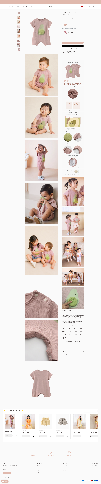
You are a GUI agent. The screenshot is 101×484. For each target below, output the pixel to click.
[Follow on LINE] (14, 477)
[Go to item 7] (18, 40)
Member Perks (94, 465)
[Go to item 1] (18, 13)
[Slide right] (52, 440)
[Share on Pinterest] (67, 344)
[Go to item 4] (18, 26)
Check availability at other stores (69, 54)
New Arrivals (5, 6)
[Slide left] (49, 440)
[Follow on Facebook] (3, 477)
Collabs (31, 6)
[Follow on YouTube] (8, 477)
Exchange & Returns (66, 468)
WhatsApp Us (69, 455)
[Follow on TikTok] (11, 477)
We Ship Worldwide (31, 455)
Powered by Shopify (53, 480)
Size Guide (64, 467)
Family (13, 6)
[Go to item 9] (18, 49)
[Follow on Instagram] (5, 477)
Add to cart (73, 42)
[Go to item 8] (18, 45)
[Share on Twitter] (66, 344)
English (89, 6)
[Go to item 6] (18, 36)
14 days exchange (50, 455)
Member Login (94, 467)
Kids (9, 6)
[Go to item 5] (18, 31)
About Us (38, 465)
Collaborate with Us (40, 470)
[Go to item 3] (18, 22)
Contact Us (65, 465)
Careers (38, 472)
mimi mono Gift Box (72, 24)
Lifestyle (18, 6)
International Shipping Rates (68, 470)
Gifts (23, 6)
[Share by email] (69, 344)
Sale (26, 6)
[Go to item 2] (18, 17)
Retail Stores (39, 467)
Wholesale (38, 468)
